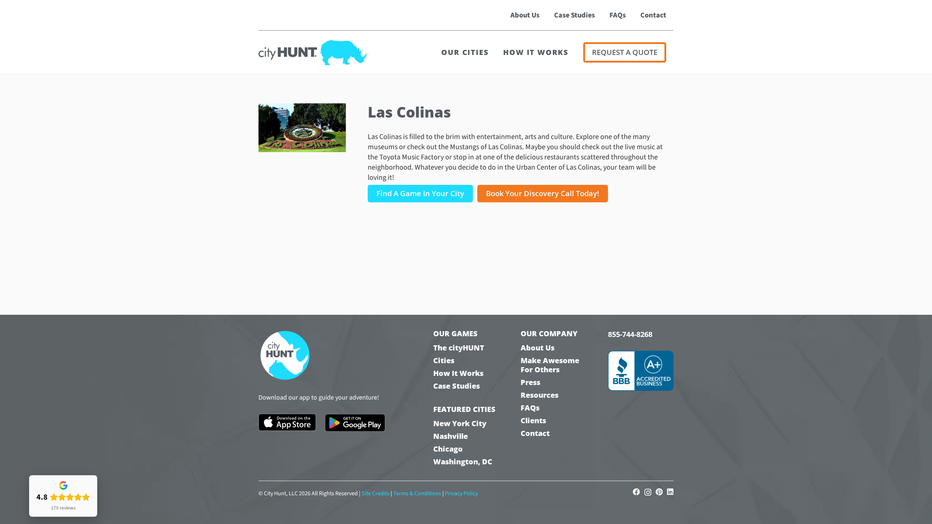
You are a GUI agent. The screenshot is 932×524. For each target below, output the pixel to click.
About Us (537, 347)
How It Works (458, 373)
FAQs (530, 407)
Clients (533, 420)
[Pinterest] (659, 492)
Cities (443, 360)
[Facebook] (636, 492)
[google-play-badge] (355, 423)
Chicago (448, 448)
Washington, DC (462, 461)
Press (530, 382)
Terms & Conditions (417, 493)
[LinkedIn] (670, 492)
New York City (459, 423)
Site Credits (376, 493)
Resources (539, 395)
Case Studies (456, 385)
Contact (535, 433)
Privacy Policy (461, 493)
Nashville (450, 436)
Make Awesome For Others (550, 365)
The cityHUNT (458, 347)
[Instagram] (647, 492)
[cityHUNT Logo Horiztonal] (312, 52)
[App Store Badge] (287, 422)
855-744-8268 (630, 334)
